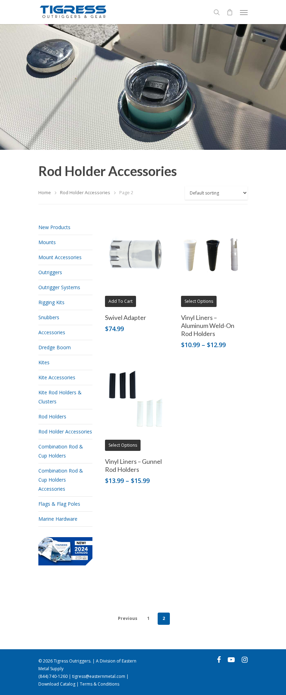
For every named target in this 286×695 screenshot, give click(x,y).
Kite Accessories (56, 377)
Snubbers (48, 317)
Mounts (47, 242)
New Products (54, 227)
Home (44, 192)
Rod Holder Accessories (85, 192)
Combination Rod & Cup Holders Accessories (60, 479)
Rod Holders (52, 416)
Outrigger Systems (59, 287)
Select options (199, 301)
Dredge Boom (54, 347)
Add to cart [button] (120, 301)
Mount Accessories (60, 257)
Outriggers (50, 272)
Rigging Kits (51, 302)
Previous (127, 618)
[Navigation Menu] (244, 12)
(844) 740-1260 (53, 676)
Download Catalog (56, 684)
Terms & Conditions (99, 684)
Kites (44, 362)
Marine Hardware (57, 518)
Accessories (51, 332)
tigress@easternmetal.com (98, 676)
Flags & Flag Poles (59, 503)
